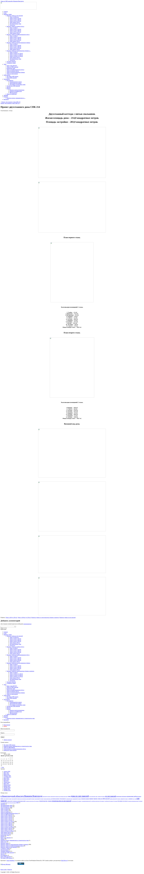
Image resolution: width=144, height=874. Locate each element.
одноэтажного (63, 798)
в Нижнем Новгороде (32, 796)
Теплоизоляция (4, 850)
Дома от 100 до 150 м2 (15, 18)
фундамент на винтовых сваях (132, 801)
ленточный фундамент (7, 798)
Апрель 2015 (7, 782)
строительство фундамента (76, 801)
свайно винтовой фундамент (115, 798)
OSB (17, 802)
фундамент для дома (122, 801)
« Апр (2, 767)
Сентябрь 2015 (7, 776)
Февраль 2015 (7, 785)
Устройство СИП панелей (13, 86)
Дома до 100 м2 (14, 27)
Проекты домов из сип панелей (15, 15)
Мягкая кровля (13, 92)
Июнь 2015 (6, 779)
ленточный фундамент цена (17, 798)
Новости (10, 869)
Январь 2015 (7, 786)
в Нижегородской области (11, 796)
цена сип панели (13, 802)
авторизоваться (27, 624)
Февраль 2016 (7, 775)
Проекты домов (8, 14)
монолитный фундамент (39, 798)
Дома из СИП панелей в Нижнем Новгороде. (12, 1)
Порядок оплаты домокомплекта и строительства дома (21, 718)
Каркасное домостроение (10, 750)
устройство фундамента (108, 801)
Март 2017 (6, 772)
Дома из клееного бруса (13, 71)
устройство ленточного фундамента (97, 801)
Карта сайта (4, 869)
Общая (2, 839)
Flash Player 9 (64, 860)
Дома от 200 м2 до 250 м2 (16, 56)
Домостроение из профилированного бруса (15, 749)
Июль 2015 (6, 778)
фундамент (115, 801)
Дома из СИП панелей (12, 67)
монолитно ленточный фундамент (28, 798)
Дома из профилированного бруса (15, 69)
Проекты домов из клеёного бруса (15, 26)
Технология (7, 79)
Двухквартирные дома (15, 23)
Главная (6, 11)
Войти (5, 726)
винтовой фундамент (46, 796)
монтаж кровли (55, 798)
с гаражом (130, 798)
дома (69, 796)
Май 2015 (6, 781)
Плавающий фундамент (16, 81)
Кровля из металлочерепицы (17, 90)
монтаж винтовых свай (48, 798)
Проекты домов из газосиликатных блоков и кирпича (45, 617)
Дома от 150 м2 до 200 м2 (16, 54)
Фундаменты (10, 80)
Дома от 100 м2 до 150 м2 (16, 53)
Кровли (8, 88)
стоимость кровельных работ (19, 801)
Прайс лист (3, 841)
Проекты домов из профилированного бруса (18, 34)
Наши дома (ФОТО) (12, 65)
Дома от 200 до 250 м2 (15, 21)
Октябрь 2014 (7, 790)
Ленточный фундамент (15, 83)
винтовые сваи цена (63, 796)
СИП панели (7, 75)
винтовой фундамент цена (55, 796)
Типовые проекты (11, 61)
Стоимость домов (11, 63)
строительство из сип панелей (61, 801)
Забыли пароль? (8, 739)
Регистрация (7, 724)
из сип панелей (110, 796)
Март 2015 (6, 783)
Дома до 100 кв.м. (14, 17)
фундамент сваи (7, 802)
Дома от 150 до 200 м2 (15, 19)
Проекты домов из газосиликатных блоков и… (19, 50)
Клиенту (6, 96)
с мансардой (9, 801)
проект (91, 798)
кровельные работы (132, 796)
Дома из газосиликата (12, 73)
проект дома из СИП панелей (102, 798)
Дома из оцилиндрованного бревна (16, 72)
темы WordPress (11, 860)
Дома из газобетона (12, 94)
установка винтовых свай (86, 801)
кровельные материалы (121, 796)
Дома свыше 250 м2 (15, 22)
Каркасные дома (11, 68)
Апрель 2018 (7, 771)
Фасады (9, 87)
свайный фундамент (124, 798)
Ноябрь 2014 (7, 789)
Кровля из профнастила (16, 91)
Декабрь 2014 (7, 787)
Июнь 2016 (6, 774)
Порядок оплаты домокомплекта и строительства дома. (18, 746)
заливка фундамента (101, 796)
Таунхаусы (12, 25)
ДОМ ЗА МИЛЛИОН (9, 747)
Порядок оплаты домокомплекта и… (16, 98)
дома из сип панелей (80, 796)
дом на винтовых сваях (93, 796)
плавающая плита (69, 798)
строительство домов (45, 801)
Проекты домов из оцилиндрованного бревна (18, 42)
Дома (5, 64)
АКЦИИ (6, 95)
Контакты (6, 99)
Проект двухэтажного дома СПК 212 (10, 103)
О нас (5, 13)
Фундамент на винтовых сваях (17, 84)
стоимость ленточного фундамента (32, 801)
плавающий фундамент (77, 798)
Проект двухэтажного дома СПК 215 (11, 102)
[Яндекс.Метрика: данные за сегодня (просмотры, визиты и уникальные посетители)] (5, 864)
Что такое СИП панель (12, 76)
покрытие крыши (85, 798)
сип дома (134, 798)
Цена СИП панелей (12, 77)
